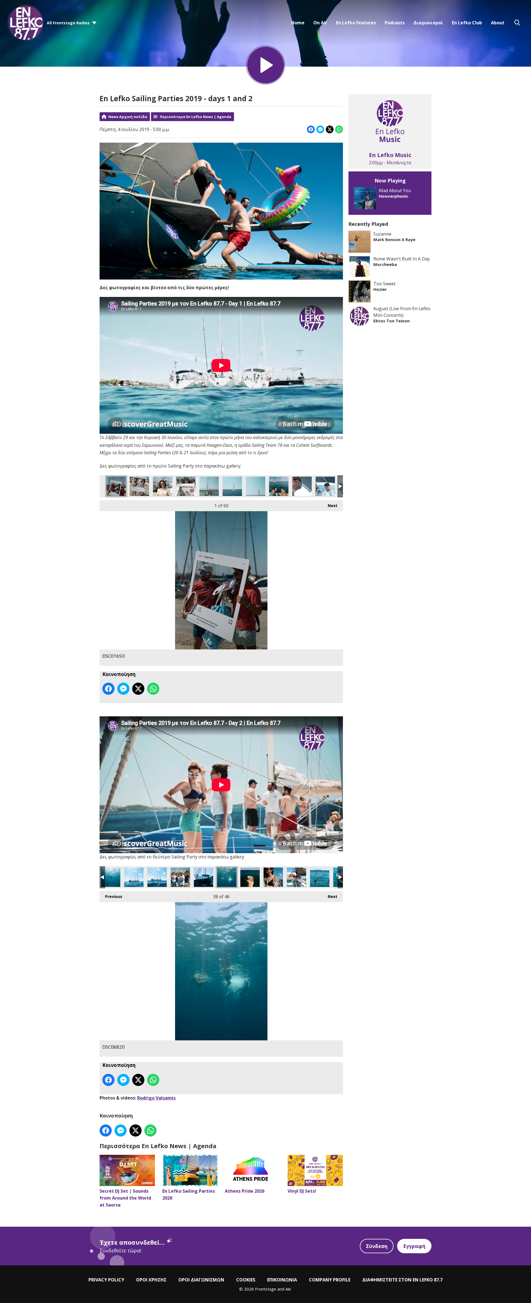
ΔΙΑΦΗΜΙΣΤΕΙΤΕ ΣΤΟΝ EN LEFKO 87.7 (402, 1280)
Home (297, 23)
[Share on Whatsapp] (339, 129)
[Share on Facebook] (311, 129)
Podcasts (395, 23)
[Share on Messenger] (320, 129)
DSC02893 (273, 877)
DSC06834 (157, 877)
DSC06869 (110, 877)
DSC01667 (162, 486)
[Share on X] (330, 129)
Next (329, 505)
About (497, 23)
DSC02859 (319, 877)
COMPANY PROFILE (329, 1280)
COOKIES (245, 1280)
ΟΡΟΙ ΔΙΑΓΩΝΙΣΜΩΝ (201, 1280)
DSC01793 (302, 486)
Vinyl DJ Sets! (302, 1191)
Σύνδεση (376, 1246)
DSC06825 (203, 877)
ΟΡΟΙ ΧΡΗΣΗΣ (151, 1280)
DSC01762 (278, 486)
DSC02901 (250, 877)
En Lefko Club (467, 23)
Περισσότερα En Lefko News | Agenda (195, 116)
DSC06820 (226, 877)
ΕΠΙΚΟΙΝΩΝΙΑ (282, 1280)
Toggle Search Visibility (517, 23)
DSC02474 (180, 877)
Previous (111, 896)
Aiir (288, 1289)
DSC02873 (296, 877)
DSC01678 (186, 486)
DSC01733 (209, 486)
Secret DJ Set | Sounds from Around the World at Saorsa (125, 1198)
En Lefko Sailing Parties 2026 (188, 1194)
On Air (320, 23)
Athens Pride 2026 (244, 1191)
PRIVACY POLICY (106, 1280)
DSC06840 (134, 877)
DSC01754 (232, 486)
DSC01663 (139, 486)
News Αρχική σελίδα (127, 116)
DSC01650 (116, 486)
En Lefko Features (356, 23)
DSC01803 (325, 486)
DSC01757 (255, 486)
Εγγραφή (414, 1246)
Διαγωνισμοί (428, 23)
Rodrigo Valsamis (156, 1098)
